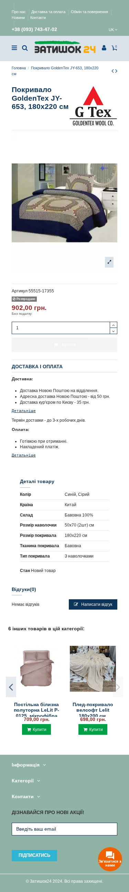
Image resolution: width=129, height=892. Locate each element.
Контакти (38, 18)
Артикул (20, 291)
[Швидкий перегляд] (36, 696)
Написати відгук (96, 604)
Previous (11, 687)
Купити (69, 344)
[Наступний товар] (116, 71)
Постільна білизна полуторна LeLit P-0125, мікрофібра (36, 710)
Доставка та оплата (48, 12)
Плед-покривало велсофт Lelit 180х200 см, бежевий (93, 713)
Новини (19, 18)
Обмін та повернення (90, 12)
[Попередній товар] (113, 71)
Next (118, 687)
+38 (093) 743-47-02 (34, 29)
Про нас (19, 12)
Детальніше (24, 411)
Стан (25, 570)
